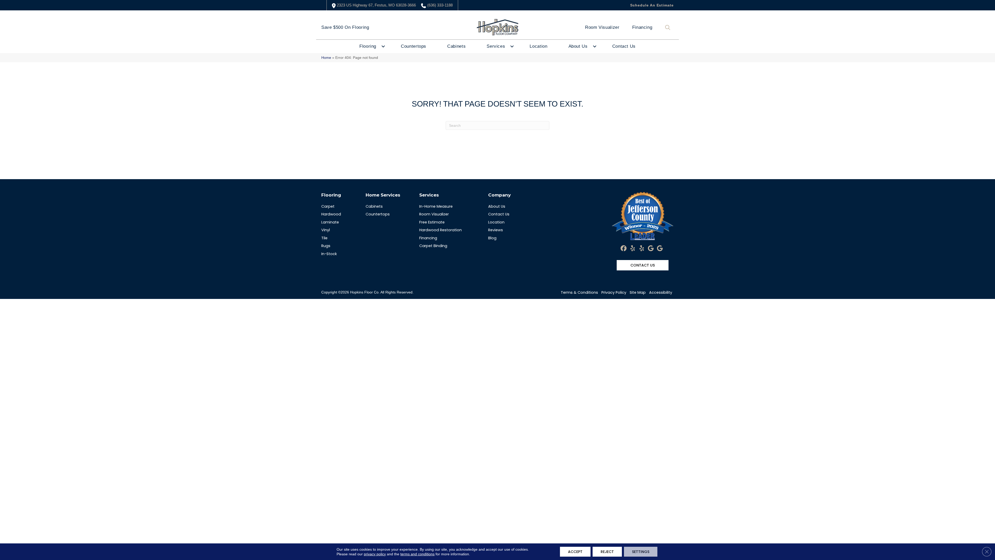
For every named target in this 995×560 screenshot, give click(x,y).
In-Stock (329, 253)
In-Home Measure (436, 206)
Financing (642, 27)
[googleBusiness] (651, 248)
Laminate (330, 222)
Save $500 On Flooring (345, 27)
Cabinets (456, 46)
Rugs (325, 245)
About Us (578, 46)
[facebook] (624, 248)
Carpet (328, 206)
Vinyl (325, 230)
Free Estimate (432, 222)
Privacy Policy (613, 292)
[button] (669, 27)
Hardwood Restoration (440, 230)
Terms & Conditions (579, 292)
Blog (492, 238)
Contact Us (624, 46)
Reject (607, 551)
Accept (575, 551)
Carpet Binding (433, 245)
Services (496, 46)
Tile (324, 238)
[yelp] (633, 248)
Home (326, 58)
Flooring (367, 46)
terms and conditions (417, 554)
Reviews (495, 230)
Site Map (638, 292)
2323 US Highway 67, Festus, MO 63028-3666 (376, 5)
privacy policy (375, 554)
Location (538, 46)
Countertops (413, 46)
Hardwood (331, 214)
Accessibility (660, 292)
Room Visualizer (602, 27)
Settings (640, 551)
